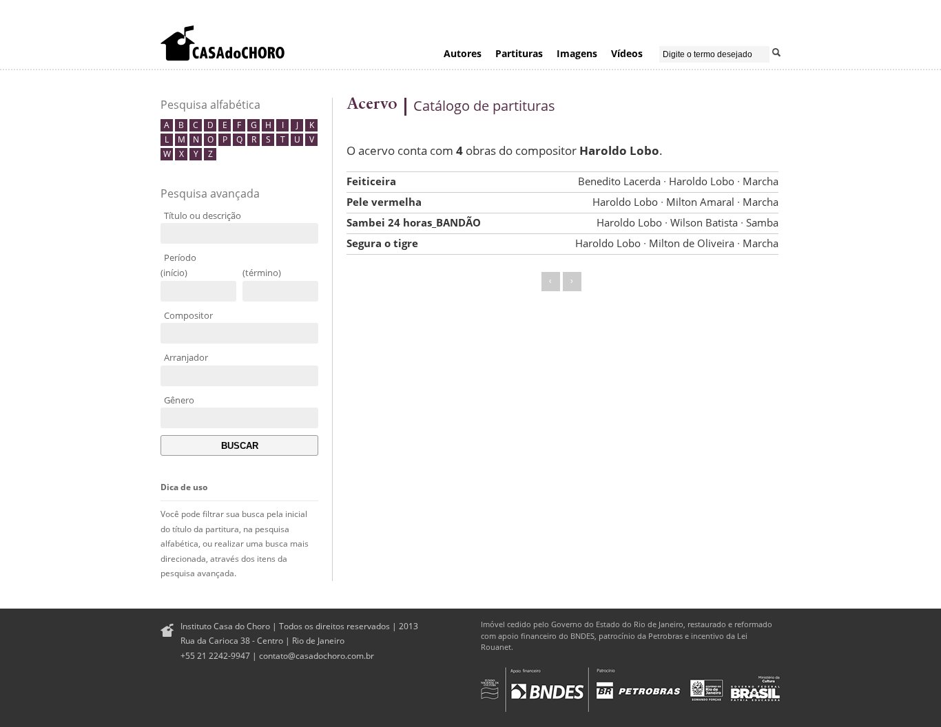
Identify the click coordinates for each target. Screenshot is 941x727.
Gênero (179, 400)
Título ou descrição (202, 215)
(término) (261, 272)
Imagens (577, 53)
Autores (463, 53)
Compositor (188, 315)
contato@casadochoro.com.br (316, 656)
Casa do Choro (223, 43)
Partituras (519, 53)
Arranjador (186, 357)
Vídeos (627, 53)
